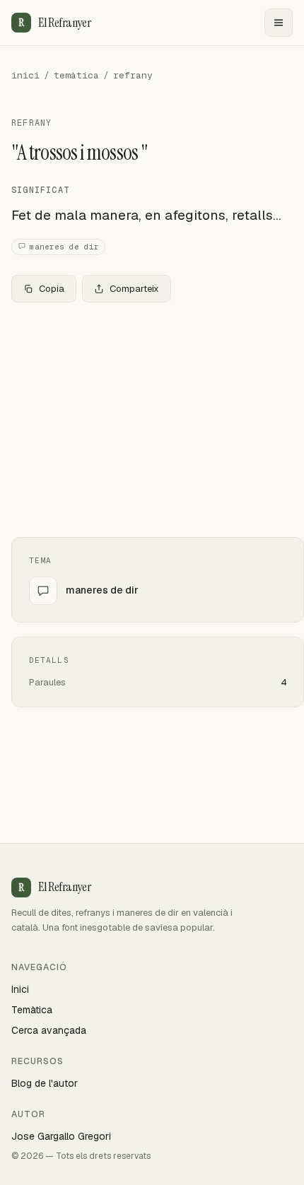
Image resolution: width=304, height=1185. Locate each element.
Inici (20, 989)
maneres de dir (64, 247)
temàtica (76, 75)
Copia (51, 289)
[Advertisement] (152, 419)
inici (25, 75)
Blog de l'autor (44, 1083)
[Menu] (278, 22)
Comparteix (134, 289)
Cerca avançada (48, 1030)
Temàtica (31, 1009)
